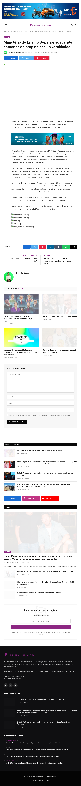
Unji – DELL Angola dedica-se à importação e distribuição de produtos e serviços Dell (34, 763)
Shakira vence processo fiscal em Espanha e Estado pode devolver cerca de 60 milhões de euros (45, 583)
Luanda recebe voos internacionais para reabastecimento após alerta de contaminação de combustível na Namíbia (43, 485)
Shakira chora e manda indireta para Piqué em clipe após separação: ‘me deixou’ (33, 743)
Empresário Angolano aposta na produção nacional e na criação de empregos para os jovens (37, 749)
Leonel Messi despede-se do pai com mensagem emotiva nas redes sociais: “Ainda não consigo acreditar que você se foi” (38, 557)
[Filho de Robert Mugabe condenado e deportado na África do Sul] (9, 595)
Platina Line (49, 776)
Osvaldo (8, 562)
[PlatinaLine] (40, 25)
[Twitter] (6, 127)
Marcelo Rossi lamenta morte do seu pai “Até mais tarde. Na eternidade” (59, 351)
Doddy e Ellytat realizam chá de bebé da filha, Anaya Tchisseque (40, 450)
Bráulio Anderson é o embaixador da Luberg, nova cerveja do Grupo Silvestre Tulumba (45, 474)
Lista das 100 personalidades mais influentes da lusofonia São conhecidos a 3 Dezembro (20, 352)
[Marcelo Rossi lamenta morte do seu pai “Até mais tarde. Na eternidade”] (59, 337)
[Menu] (6, 25)
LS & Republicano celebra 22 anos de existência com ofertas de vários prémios (32, 756)
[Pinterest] (6, 137)
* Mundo (7, 552)
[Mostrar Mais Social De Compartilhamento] (51, 58)
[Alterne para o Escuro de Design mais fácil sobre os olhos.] (71, 25)
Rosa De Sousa (15, 52)
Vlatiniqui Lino (11, 740)
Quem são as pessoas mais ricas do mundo (59, 316)
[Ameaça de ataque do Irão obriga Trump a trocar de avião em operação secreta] (9, 574)
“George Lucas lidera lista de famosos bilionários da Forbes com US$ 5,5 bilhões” (19, 318)
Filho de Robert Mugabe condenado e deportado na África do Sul (40, 593)
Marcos (8, 754)
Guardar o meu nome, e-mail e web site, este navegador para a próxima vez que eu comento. (39, 415)
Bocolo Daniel (10, 760)
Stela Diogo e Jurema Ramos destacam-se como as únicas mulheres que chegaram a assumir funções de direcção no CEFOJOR (47, 463)
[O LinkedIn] (6, 132)
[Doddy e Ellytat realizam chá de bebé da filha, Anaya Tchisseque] (9, 453)
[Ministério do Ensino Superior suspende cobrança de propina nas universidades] (40, 87)
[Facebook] (6, 121)
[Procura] (75, 25)
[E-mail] (6, 143)
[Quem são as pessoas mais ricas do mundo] (59, 304)
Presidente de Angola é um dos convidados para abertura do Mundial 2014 (58, 261)
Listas (6, 37)
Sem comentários (41, 52)
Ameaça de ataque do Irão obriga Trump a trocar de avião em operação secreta (45, 571)
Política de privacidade (63, 632)
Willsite (48, 780)
